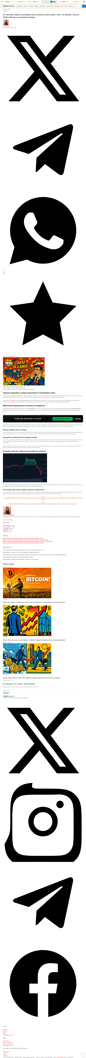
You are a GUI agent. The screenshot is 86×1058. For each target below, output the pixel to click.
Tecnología (50, 6)
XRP (4, 531)
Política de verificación (7, 1042)
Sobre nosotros (6, 1051)
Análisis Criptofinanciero (8, 1035)
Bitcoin (25, 6)
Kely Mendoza (6, 26)
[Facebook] (43, 1023)
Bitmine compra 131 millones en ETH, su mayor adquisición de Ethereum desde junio (21, 552)
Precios (71, 6)
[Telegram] (43, 942)
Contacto (5, 1054)
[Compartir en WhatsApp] (43, 270)
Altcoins (31, 6)
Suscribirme (6, 693)
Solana (4, 528)
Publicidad (5, 1052)
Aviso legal (5, 1055)
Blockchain (42, 6)
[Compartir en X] (43, 108)
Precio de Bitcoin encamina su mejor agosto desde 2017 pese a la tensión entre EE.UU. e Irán (23, 550)
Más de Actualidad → (7, 567)
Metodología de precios (8, 1045)
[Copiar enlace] (3, 273)
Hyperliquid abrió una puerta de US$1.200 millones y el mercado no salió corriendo (20, 559)
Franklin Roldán (59, 1057)
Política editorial (6, 1041)
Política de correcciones (8, 1044)
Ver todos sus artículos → (8, 520)
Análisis (36, 6)
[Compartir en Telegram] (43, 189)
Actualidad (19, 6)
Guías (66, 6)
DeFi (62, 6)
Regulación (57, 6)
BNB (4, 530)
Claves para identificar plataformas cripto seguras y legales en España (18, 557)
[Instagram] (43, 861)
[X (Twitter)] (43, 780)
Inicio (4, 9)
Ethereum (5, 527)
